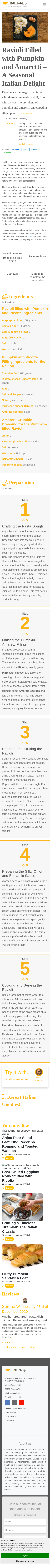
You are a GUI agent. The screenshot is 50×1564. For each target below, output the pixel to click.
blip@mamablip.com (13, 1393)
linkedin (34, 149)
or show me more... (17, 1079)
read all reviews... (26, 144)
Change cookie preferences (16, 1408)
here (30, 236)
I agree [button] (25, 1555)
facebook (16, 149)
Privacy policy (10, 1412)
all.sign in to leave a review (20, 1347)
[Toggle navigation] (44, 4)
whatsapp (7, 153)
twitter (25, 149)
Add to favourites (25, 114)
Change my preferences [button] (25, 1561)
